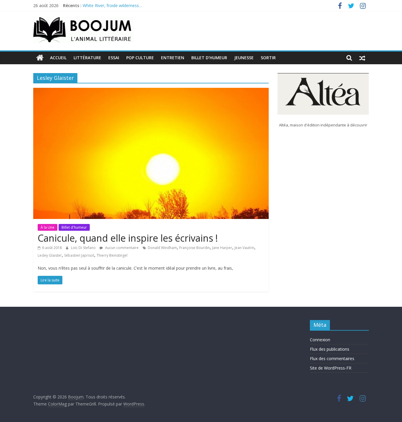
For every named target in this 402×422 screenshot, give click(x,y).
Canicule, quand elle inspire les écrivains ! (128, 238)
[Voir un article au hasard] (362, 58)
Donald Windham (162, 247)
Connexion (320, 339)
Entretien (172, 57)
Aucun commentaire (121, 247)
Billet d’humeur (209, 57)
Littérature (87, 57)
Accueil (58, 57)
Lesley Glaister (50, 255)
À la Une (47, 227)
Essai (113, 57)
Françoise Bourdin (194, 247)
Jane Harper (222, 247)
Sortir (268, 57)
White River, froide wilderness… (112, 6)
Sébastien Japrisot (79, 255)
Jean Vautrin (244, 247)
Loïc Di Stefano (84, 247)
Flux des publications (329, 349)
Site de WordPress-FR (330, 368)
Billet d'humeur (74, 227)
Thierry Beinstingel (112, 255)
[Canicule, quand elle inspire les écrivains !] (151, 91)
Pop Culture (140, 57)
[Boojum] (39, 58)
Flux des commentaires (332, 358)
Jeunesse (244, 57)
